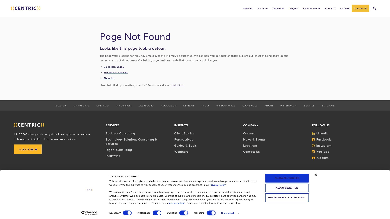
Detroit (188, 105)
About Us (109, 78)
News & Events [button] (311, 8)
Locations (250, 145)
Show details (228, 213)
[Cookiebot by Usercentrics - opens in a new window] (89, 213)
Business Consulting (120, 133)
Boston (61, 105)
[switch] (157, 212)
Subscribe (26, 149)
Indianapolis (225, 105)
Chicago (102, 105)
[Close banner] (316, 175)
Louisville (249, 105)
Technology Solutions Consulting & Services (131, 141)
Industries (113, 155)
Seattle (309, 105)
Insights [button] (293, 8)
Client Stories (184, 133)
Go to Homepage (114, 66)
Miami (269, 105)
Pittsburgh (288, 105)
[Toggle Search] (374, 8)
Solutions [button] (262, 8)
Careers (249, 133)
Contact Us (360, 8)
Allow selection (287, 187)
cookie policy (176, 203)
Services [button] (248, 8)
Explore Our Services (116, 72)
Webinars (181, 151)
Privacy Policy (218, 185)
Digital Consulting (119, 149)
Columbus (168, 105)
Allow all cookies (287, 178)
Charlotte (81, 105)
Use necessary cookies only (287, 197)
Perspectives (183, 139)
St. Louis (328, 105)
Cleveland (146, 105)
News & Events (254, 139)
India (205, 105)
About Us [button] (330, 8)
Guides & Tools (185, 145)
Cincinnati (123, 105)
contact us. (177, 85)
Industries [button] (278, 8)
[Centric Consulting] (25, 10)
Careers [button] (344, 8)
